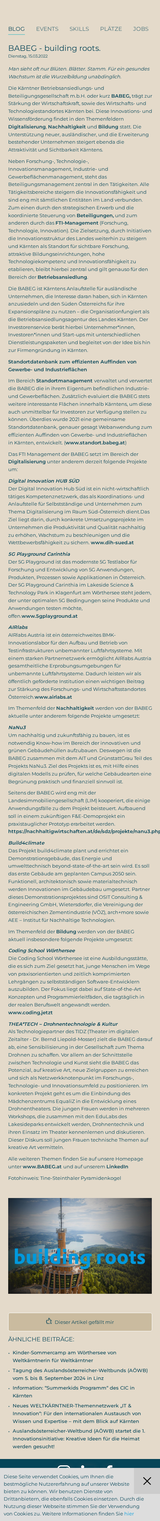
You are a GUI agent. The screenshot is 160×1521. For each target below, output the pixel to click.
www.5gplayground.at (50, 616)
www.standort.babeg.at (95, 442)
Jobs (140, 29)
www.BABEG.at (43, 1166)
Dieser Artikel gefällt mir (84, 1322)
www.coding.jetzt (30, 1012)
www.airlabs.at (53, 697)
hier (129, 1514)
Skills (79, 29)
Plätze (111, 29)
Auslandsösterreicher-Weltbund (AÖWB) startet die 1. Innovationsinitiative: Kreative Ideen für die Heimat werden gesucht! (79, 1438)
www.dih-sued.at (112, 542)
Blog (16, 29)
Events (47, 29)
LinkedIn (117, 1166)
